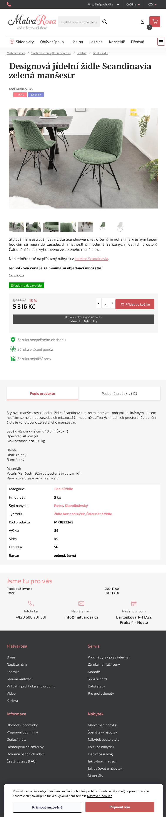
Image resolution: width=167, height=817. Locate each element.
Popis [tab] (32, 393)
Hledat (103, 21)
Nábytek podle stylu (102, 739)
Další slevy (95, 686)
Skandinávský (74, 505)
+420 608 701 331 (29, 617)
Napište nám (15, 664)
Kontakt (11, 672)
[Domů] (15, 53)
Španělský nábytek (101, 732)
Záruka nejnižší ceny (102, 664)
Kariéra (10, 700)
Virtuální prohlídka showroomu (29, 686)
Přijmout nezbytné (46, 807)
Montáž (92, 672)
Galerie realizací (18, 679)
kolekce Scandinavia (89, 258)
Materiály (94, 775)
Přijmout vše (118, 807)
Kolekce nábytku (99, 747)
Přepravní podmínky (20, 732)
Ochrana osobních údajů (24, 754)
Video (9, 693)
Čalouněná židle (97, 514)
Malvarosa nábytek (101, 725)
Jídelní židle (62, 489)
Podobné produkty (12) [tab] (117, 393)
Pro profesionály (99, 693)
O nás (9, 657)
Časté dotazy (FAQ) (20, 761)
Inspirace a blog (98, 754)
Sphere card (95, 679)
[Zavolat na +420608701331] (7, 4)
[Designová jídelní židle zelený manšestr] (82, 158)
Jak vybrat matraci (100, 761)
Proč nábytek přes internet (107, 657)
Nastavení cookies (98, 796)
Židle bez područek (68, 514)
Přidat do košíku (133, 304)
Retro (57, 505)
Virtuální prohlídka (99, 4)
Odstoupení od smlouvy (23, 747)
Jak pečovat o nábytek (103, 768)
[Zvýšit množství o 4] (111, 303)
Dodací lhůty (15, 739)
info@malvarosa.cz (80, 617)
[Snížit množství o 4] (97, 303)
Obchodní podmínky (20, 725)
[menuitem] (20, 41)
